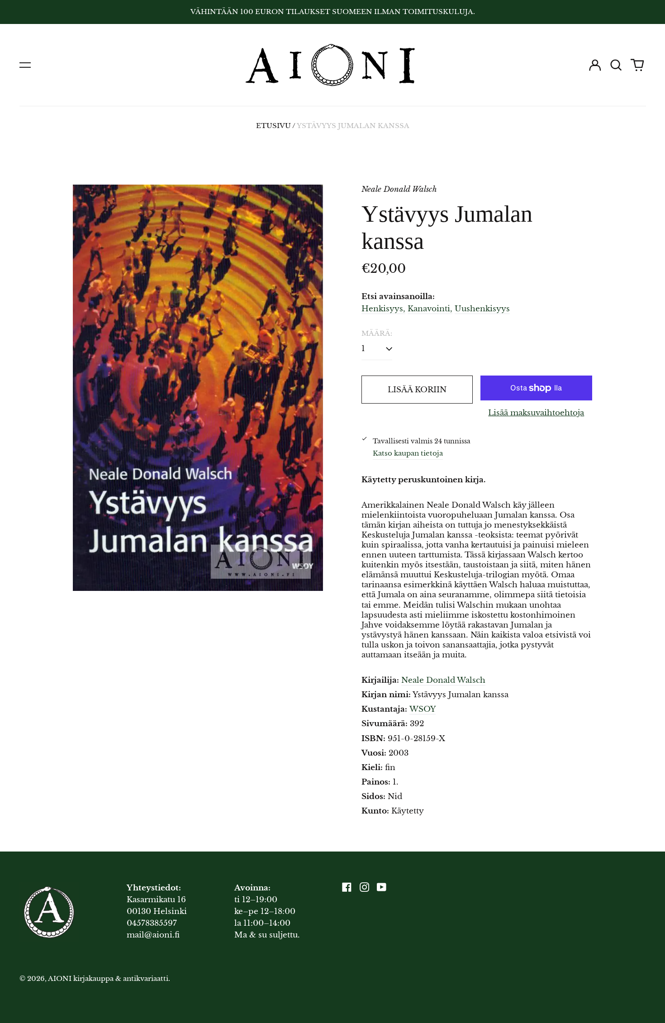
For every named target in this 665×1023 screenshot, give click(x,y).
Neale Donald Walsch (443, 680)
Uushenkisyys (482, 309)
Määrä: (376, 333)
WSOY (422, 709)
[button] (616, 65)
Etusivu (273, 126)
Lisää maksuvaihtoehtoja (536, 413)
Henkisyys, (383, 309)
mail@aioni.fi (153, 935)
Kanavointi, (430, 309)
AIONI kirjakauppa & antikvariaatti (108, 979)
